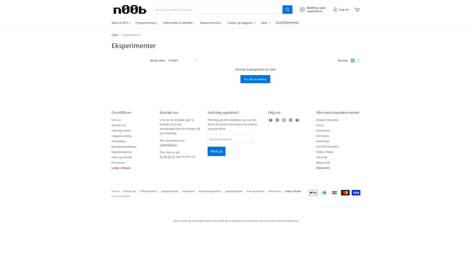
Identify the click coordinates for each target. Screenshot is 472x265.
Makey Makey (325, 151)
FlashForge (322, 141)
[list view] (357, 60)
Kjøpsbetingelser (122, 151)
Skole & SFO (120, 22)
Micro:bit (321, 157)
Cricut (319, 125)
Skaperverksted (210, 22)
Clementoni (323, 130)
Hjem (115, 34)
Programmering (146, 22)
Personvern (118, 162)
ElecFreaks (322, 135)
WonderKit (322, 167)
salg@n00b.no (168, 144)
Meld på (217, 151)
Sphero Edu (323, 162)
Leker (264, 22)
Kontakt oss (119, 125)
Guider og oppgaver (241, 22)
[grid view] (352, 60)
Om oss (116, 119)
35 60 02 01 (167, 156)
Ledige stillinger (121, 167)
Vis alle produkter (255, 79)
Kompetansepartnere (124, 146)
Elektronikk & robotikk (178, 22)
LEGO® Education (327, 146)
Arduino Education (327, 119)
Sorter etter (157, 60)
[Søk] (287, 9)
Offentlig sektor (121, 130)
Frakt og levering (122, 157)
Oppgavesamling (122, 135)
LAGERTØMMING (287, 22)
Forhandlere (119, 141)
